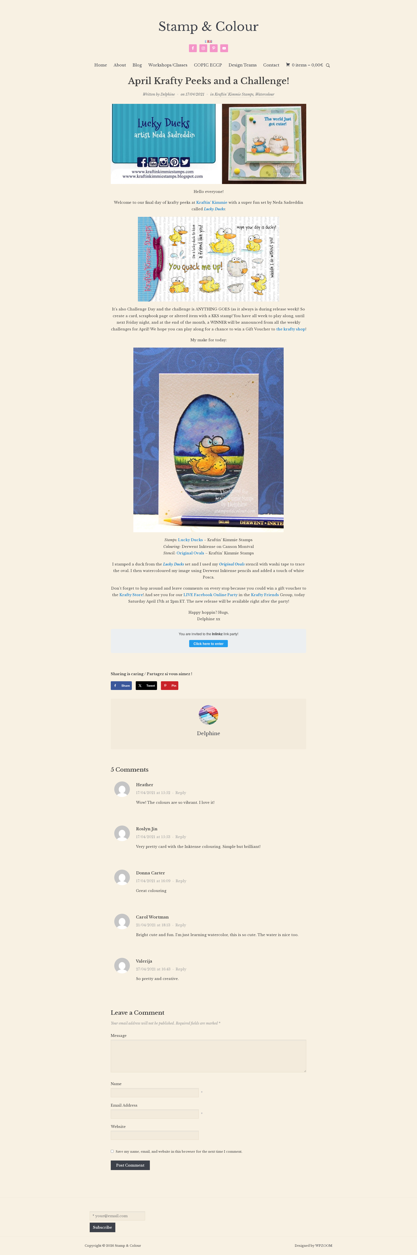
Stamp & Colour (208, 26)
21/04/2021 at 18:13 (153, 925)
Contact (271, 65)
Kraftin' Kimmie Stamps (234, 94)
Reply (180, 793)
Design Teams (242, 65)
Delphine (168, 94)
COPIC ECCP (208, 65)
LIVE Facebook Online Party (211, 595)
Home (100, 65)
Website (118, 1126)
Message (119, 1035)
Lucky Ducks (190, 540)
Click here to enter (208, 643)
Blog (137, 65)
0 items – (307, 65)
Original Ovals (190, 553)
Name (116, 1084)
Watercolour (264, 94)
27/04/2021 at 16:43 (153, 969)
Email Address (124, 1105)
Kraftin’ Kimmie (211, 202)
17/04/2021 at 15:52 (153, 793)
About (120, 65)
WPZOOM (323, 1246)
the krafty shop (290, 329)
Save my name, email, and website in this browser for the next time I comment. (179, 1152)
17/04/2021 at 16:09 (153, 881)
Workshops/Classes (167, 65)
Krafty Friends (265, 595)
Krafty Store (131, 595)
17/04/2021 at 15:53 (153, 837)
